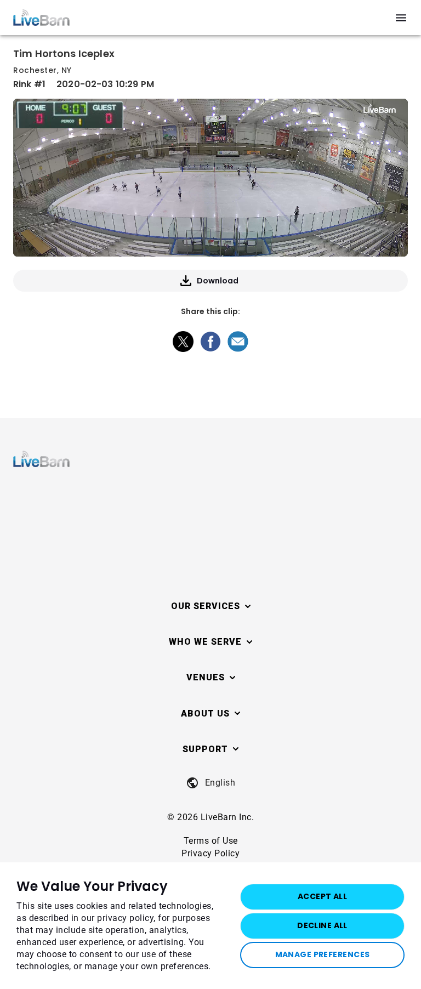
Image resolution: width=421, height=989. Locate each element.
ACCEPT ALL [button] (322, 896)
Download (218, 280)
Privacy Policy (210, 853)
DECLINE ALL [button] (322, 925)
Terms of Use (211, 840)
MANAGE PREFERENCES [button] (322, 954)
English (220, 782)
